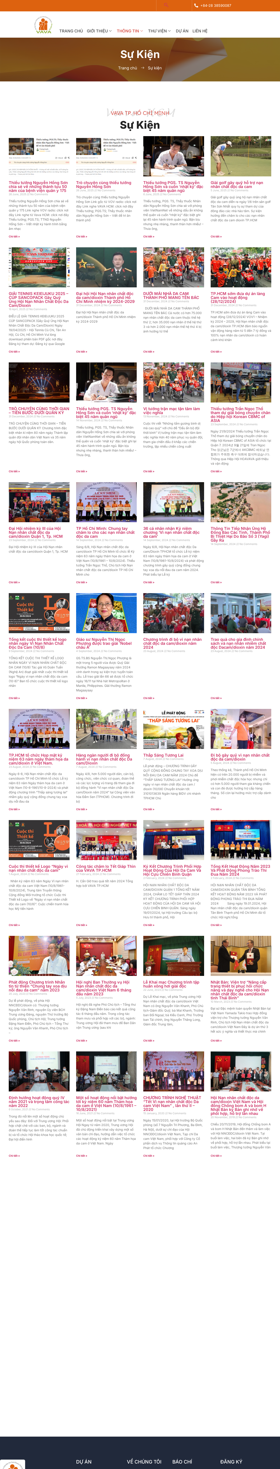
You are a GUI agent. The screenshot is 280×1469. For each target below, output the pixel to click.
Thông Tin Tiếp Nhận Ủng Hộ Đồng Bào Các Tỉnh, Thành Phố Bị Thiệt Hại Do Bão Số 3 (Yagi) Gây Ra (240, 534)
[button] (166, 5)
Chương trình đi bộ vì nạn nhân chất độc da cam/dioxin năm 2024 (172, 643)
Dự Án (182, 31)
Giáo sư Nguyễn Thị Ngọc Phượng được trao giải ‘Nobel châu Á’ (104, 643)
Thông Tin (128, 31)
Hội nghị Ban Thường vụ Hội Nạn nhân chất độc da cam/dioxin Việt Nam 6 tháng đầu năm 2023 (103, 988)
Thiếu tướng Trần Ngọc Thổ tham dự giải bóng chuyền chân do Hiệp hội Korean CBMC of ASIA (240, 414)
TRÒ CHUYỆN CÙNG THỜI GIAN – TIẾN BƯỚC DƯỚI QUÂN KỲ (39, 410)
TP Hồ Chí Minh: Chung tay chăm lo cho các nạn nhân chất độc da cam (105, 532)
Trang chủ (71, 31)
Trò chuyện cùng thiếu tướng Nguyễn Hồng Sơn (103, 184)
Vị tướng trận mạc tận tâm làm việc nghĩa (171, 410)
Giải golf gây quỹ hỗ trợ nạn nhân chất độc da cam (237, 184)
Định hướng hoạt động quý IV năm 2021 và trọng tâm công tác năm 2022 (39, 1101)
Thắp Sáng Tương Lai (163, 755)
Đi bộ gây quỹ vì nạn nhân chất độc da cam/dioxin (240, 757)
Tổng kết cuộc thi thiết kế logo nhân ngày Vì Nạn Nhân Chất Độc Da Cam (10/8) (37, 643)
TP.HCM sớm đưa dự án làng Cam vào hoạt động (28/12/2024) (238, 297)
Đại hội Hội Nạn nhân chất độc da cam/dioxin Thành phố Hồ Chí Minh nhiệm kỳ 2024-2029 (105, 297)
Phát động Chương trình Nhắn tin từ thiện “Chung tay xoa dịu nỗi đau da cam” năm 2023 (38, 986)
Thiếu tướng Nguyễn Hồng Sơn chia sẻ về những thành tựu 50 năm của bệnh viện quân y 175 (38, 186)
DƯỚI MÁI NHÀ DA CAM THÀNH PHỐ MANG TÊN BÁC (171, 295)
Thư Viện (157, 31)
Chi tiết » (14, 236)
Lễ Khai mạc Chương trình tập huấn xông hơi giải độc (171, 984)
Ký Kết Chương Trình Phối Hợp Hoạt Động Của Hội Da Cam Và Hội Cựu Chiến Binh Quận (172, 870)
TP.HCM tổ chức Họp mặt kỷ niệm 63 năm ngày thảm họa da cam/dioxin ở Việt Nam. (38, 759)
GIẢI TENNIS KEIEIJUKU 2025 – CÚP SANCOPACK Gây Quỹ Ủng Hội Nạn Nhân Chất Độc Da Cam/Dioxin (38, 299)
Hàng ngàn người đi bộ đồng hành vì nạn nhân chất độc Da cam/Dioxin (104, 759)
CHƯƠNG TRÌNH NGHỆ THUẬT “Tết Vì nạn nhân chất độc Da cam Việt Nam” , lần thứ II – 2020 (172, 1103)
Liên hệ (200, 31)
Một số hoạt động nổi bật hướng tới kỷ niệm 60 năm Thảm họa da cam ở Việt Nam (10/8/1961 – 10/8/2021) (106, 1103)
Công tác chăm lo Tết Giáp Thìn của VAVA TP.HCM (106, 868)
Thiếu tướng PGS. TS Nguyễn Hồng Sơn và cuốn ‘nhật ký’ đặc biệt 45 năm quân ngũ (173, 186)
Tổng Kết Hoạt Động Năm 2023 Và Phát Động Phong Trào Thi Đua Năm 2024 (240, 870)
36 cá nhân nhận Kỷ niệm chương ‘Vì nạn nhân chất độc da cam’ (171, 532)
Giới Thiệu (97, 31)
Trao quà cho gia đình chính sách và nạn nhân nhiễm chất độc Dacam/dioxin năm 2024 (238, 643)
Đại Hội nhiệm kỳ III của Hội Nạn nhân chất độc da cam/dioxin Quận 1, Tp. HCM (36, 532)
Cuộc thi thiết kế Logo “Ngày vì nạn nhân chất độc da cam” (38, 868)
